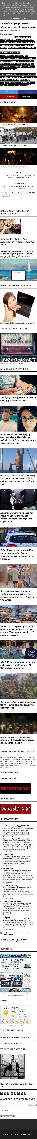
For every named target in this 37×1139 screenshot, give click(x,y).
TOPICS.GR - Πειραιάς (10, 886)
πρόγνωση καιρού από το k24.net (16, 1025)
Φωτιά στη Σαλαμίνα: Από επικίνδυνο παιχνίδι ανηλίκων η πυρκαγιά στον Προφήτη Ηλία (17, 705)
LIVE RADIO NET (8, 854)
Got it (24, 18)
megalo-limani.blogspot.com (13, 901)
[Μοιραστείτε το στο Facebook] (7, 196)
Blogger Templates (28, 1134)
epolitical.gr (7, 917)
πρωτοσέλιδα (13, 995)
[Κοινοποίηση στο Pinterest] (9, 196)
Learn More (15, 18)
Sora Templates (15, 1134)
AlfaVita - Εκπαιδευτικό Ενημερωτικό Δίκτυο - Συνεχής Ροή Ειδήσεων (16, 826)
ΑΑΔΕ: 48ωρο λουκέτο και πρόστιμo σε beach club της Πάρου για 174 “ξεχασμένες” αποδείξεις (17, 665)
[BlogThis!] (3, 196)
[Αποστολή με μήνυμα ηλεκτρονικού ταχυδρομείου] (1, 196)
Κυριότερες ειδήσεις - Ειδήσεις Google (16, 839)
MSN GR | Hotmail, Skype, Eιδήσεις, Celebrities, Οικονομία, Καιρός (15, 940)
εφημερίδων (21, 995)
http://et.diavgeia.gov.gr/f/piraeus (13, 1043)
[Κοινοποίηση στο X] (5, 196)
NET (4, 30)
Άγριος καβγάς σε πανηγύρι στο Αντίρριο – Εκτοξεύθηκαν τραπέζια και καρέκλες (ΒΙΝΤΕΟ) (17, 740)
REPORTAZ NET (8, 868)
